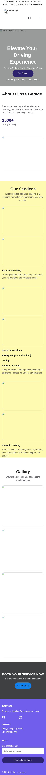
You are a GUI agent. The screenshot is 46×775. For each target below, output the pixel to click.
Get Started (23, 73)
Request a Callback (23, 760)
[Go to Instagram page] (20, 717)
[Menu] (40, 18)
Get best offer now (10, 746)
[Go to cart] (29, 18)
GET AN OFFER (23, 686)
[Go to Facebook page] (3, 717)
